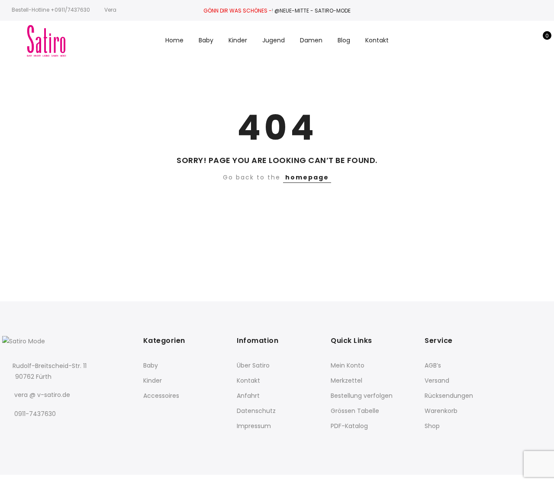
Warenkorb (441, 410)
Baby (206, 40)
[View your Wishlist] (527, 40)
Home (174, 40)
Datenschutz (256, 410)
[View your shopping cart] (541, 40)
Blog (344, 40)
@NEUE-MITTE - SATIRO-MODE (312, 10)
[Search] (500, 40)
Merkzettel (346, 380)
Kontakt (377, 40)
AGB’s (433, 365)
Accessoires (161, 395)
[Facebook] (10, 432)
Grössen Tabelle (355, 410)
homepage (307, 177)
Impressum (254, 426)
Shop (432, 426)
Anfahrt (248, 395)
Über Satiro (253, 365)
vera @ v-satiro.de (42, 394)
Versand (437, 380)
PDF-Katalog (349, 426)
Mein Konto (347, 365)
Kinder (238, 40)
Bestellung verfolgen (362, 395)
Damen (311, 40)
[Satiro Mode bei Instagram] (28, 432)
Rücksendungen (449, 395)
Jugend (273, 40)
